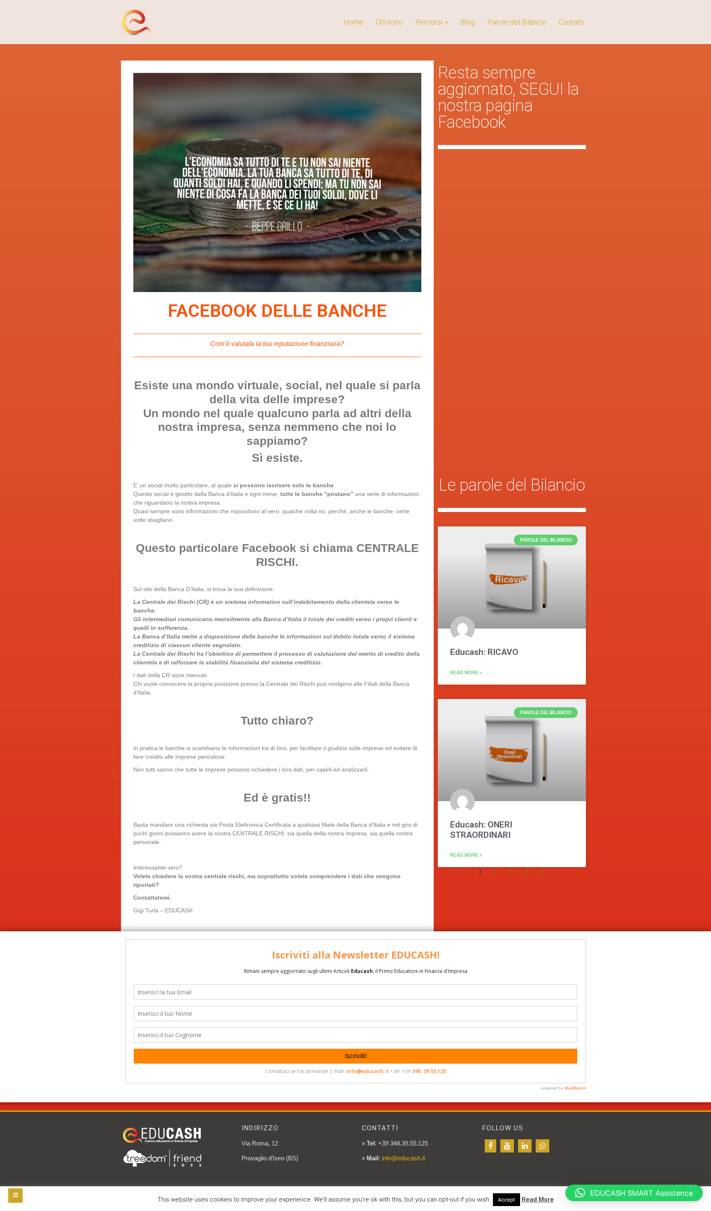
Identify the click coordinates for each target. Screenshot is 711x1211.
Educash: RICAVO (484, 652)
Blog (467, 22)
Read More (538, 1199)
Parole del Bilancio (516, 22)
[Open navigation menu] (15, 1195)
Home (353, 22)
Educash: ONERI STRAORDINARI (481, 830)
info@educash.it (403, 1158)
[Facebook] (490, 1146)
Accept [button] (506, 1200)
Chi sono (389, 22)
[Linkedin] (525, 1146)
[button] (634, 1193)
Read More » (466, 673)
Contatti (571, 22)
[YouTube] (507, 1146)
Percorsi (429, 22)
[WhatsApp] (542, 1146)
